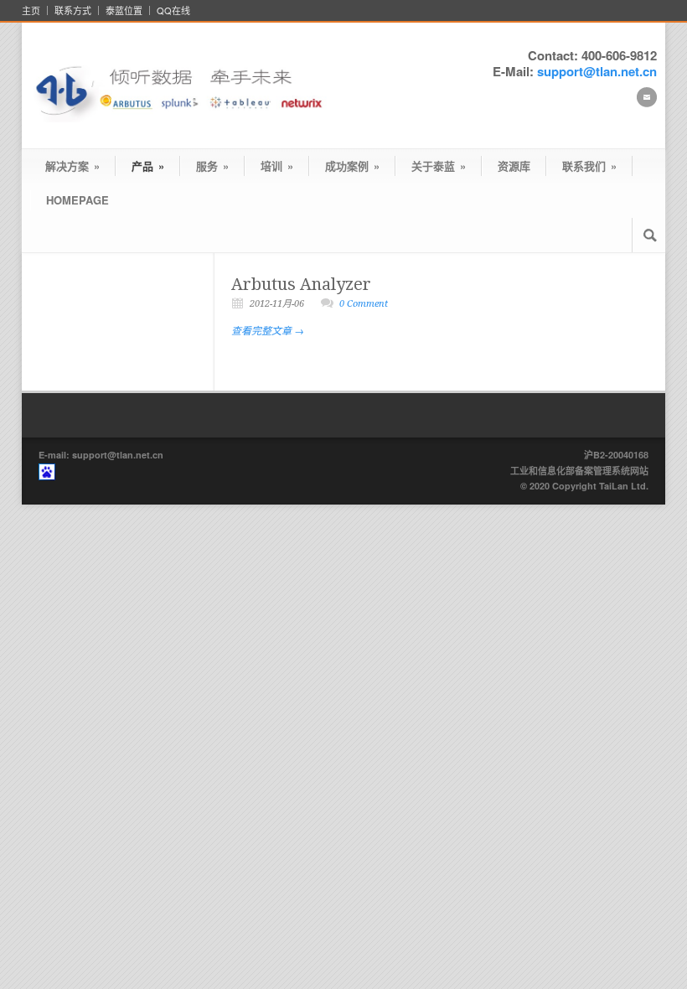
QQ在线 (173, 10)
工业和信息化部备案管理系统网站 (579, 470)
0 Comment (363, 303)
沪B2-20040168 (616, 454)
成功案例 (352, 165)
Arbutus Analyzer (301, 284)
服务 (212, 165)
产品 (148, 165)
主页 (31, 10)
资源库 (514, 165)
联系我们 (589, 165)
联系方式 (72, 10)
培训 (277, 165)
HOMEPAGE (77, 200)
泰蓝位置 (124, 10)
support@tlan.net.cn (597, 71)
